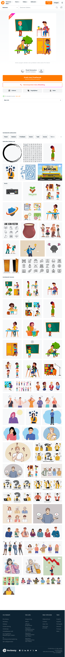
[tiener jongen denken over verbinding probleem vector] (52, 349)
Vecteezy (5, 621)
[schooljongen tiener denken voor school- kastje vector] (12, 349)
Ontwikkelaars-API (8, 631)
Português (58, 624)
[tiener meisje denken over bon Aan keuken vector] (52, 211)
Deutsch (57, 626)
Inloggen (56, 2)
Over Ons (45, 624)
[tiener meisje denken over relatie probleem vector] (32, 329)
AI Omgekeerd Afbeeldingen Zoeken (9, 634)
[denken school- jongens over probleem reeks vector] (12, 369)
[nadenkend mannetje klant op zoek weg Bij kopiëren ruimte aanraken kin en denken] (30, 434)
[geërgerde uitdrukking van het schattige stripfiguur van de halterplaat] (54, 248)
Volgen (41, 72)
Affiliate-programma (28, 624)
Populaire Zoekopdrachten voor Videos (29, 640)
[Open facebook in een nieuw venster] (19, 650)
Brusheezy (6, 619)
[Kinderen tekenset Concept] (50, 230)
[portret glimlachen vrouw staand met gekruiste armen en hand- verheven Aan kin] (11, 434)
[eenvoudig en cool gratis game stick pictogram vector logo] (12, 191)
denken (13, 137)
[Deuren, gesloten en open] (11, 266)
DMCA (27, 621)
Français (57, 629)
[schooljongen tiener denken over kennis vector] (52, 288)
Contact (45, 621)
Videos (25, 2)
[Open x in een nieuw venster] (33, 650)
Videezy (5, 624)
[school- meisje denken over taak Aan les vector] (12, 308)
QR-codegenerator (8, 641)
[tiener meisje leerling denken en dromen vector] (52, 152)
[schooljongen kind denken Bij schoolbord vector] (52, 329)
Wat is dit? (18, 96)
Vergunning (28, 619)
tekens (53, 137)
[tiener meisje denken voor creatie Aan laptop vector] (32, 369)
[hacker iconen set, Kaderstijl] (41, 266)
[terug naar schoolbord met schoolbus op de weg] (50, 172)
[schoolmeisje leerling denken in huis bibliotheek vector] (52, 369)
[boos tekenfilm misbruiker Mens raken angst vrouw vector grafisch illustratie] (11, 248)
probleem (22, 137)
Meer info (6, 100)
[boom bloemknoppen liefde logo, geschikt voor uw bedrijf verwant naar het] (32, 191)
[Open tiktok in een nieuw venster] (30, 650)
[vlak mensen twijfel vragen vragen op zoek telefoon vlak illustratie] (48, 452)
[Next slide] (58, 137)
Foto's (17, 2)
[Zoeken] (57, 7)
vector (31, 137)
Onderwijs (6, 629)
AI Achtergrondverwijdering (10, 638)
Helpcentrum (46, 619)
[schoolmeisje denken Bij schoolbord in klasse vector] (32, 349)
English (57, 619)
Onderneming (7, 626)
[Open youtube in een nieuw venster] (36, 650)
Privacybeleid (57, 651)
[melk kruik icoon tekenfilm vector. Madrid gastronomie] (29, 230)
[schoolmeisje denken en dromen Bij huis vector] (8, 386)
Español (57, 621)
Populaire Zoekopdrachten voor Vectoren (29, 629)
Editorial (33, 2)
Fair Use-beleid (56, 652)
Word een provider (45, 627)
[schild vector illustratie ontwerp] (12, 211)
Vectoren (8, 2)
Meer (7, 3)
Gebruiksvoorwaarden (47, 651)
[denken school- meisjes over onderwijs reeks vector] (32, 308)
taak (38, 137)
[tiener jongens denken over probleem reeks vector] (12, 288)
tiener (6, 137)
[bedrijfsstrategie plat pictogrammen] (32, 211)
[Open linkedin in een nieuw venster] (25, 650)
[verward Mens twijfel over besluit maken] (13, 471)
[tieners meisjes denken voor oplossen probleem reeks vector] (32, 288)
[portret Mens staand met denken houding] (52, 417)
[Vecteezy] (2, 2)
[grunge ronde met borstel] (12, 152)
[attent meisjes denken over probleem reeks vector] (52, 191)
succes (45, 137)
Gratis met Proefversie (32, 78)
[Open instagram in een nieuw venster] (22, 650)
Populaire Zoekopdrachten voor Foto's (29, 634)
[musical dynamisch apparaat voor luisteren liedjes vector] (28, 172)
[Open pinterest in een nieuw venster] (28, 650)
